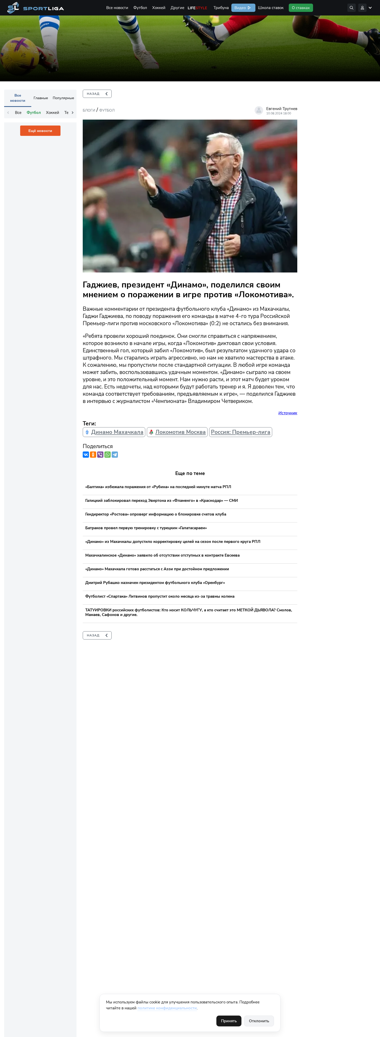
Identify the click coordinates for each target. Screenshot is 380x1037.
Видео (239, 7)
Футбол (140, 7)
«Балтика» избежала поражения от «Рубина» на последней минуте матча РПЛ (158, 486)
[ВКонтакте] (86, 454)
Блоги (89, 110)
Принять (229, 1021)
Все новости (117, 7)
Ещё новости (40, 131)
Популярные (63, 98)
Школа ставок (271, 7)
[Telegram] (115, 454)
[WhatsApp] (107, 454)
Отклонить (259, 1021)
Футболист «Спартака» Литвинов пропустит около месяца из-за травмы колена (159, 596)
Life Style (197, 7)
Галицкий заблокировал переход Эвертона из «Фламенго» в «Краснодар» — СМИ (161, 500)
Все (18, 112)
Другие (177, 7)
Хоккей (158, 7)
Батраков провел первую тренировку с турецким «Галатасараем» (146, 528)
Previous (8, 113)
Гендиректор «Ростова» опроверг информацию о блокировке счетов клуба (155, 514)
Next (73, 113)
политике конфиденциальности (167, 1008)
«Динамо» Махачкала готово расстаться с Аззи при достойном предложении (157, 569)
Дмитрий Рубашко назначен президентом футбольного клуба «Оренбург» (155, 582)
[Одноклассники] (93, 454)
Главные (41, 98)
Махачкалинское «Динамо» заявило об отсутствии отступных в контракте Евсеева (162, 555)
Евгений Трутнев (281, 108)
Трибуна (221, 7)
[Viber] (100, 454)
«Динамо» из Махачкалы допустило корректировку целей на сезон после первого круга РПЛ (172, 541)
